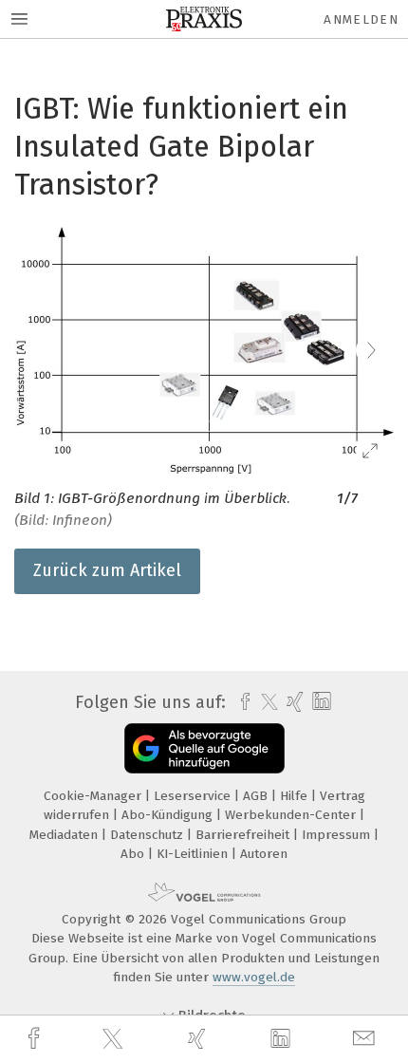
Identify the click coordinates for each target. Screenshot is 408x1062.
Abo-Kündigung (168, 815)
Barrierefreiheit (244, 835)
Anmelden (361, 19)
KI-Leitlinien (194, 854)
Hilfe (295, 796)
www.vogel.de (254, 977)
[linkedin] (283, 1039)
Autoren (263, 854)
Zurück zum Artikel (107, 570)
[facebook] (36, 1038)
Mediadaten (65, 835)
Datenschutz (148, 835)
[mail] (366, 1038)
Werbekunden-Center (292, 815)
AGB (257, 796)
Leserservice (194, 796)
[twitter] (115, 1039)
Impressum (338, 835)
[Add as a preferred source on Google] (204, 748)
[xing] (199, 1039)
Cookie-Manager (94, 796)
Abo (134, 854)
